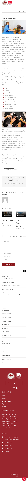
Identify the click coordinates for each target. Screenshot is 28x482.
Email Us (7, 451)
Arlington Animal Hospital (9, 168)
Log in (5, 352)
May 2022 (6, 332)
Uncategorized (9, 169)
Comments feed (7, 359)
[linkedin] (17, 388)
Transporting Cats (8, 278)
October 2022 (7, 321)
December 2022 (7, 314)
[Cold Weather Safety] (21, 214)
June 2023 (6, 310)
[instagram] (14, 388)
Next (23, 11)
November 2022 (7, 317)
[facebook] (11, 388)
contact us (17, 159)
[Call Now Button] (24, 479)
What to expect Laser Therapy (11, 286)
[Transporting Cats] (7, 214)
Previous (18, 11)
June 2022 (6, 328)
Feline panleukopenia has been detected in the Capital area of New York (12, 295)
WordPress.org (7, 363)
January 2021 (7, 335)
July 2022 (6, 324)
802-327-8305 (8, 445)
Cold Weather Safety (19, 223)
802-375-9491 (8, 442)
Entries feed (6, 355)
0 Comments (15, 169)
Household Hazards (8, 289)
